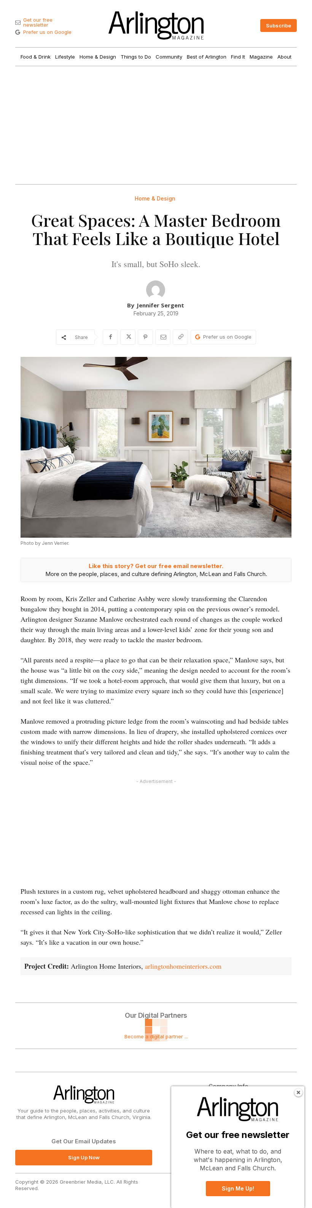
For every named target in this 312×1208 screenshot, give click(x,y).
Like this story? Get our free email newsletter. (156, 566)
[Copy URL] (180, 337)
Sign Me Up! (238, 1188)
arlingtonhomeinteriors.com (183, 966)
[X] (127, 337)
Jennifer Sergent (160, 305)
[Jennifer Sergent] (155, 289)
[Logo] (156, 25)
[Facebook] (110, 337)
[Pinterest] (145, 337)
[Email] (162, 337)
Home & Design (155, 198)
